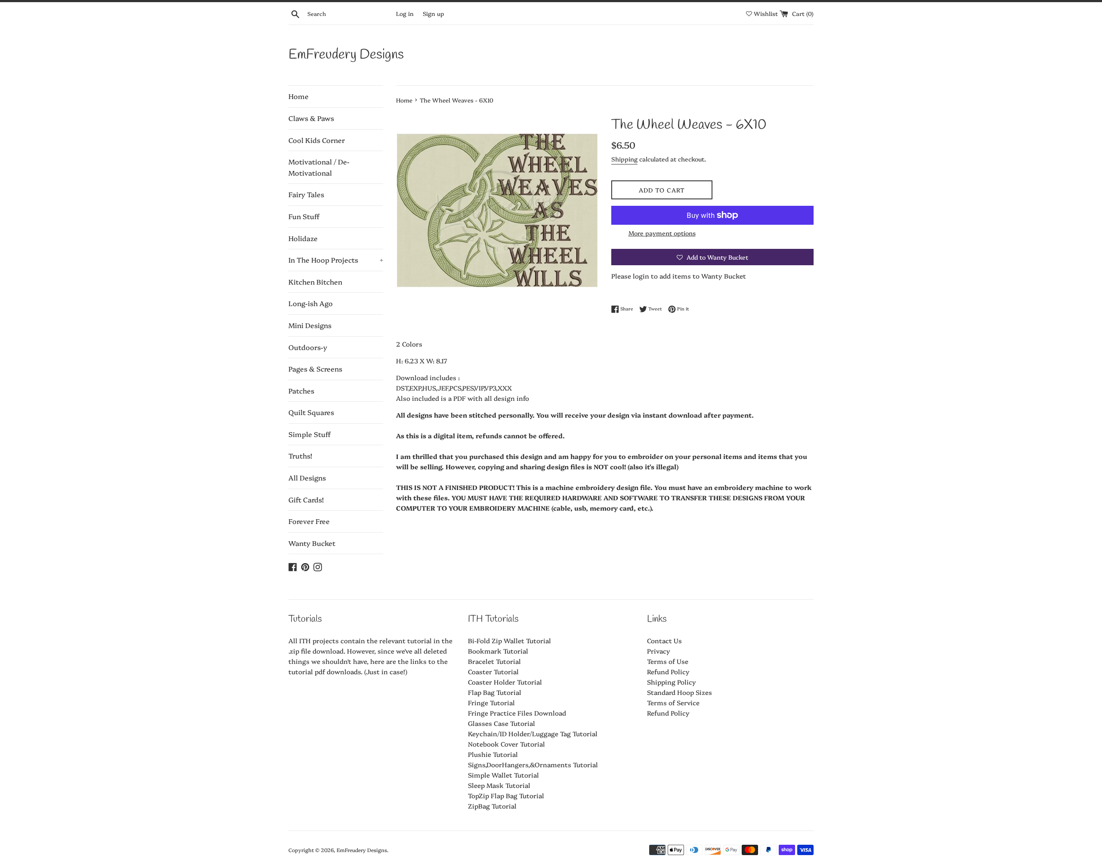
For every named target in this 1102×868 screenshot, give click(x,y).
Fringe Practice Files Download (517, 712)
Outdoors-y (307, 347)
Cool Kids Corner (316, 140)
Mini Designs (309, 325)
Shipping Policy (671, 681)
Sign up (433, 13)
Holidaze (303, 238)
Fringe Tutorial (491, 702)
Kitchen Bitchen (315, 281)
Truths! (300, 455)
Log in (405, 13)
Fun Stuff (303, 216)
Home (298, 96)
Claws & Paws (311, 118)
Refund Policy (668, 671)
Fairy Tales (306, 194)
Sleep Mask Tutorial (499, 785)
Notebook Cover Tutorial (506, 743)
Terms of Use (667, 661)
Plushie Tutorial (493, 754)
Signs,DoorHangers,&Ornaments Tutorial (533, 764)
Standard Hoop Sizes (679, 692)
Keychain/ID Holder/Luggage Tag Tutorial (532, 733)
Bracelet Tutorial (494, 661)
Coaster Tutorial (493, 671)
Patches (301, 390)
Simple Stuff (309, 434)
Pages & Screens (315, 368)
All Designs (307, 477)
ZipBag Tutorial (492, 805)
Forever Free (309, 521)
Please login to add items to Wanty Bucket (678, 275)
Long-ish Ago (310, 303)
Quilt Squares (311, 412)
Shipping (624, 159)
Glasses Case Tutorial (501, 723)
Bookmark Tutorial (498, 650)
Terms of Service (673, 702)
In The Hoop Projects (335, 259)
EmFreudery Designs (346, 55)
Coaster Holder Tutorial (505, 681)
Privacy (658, 650)
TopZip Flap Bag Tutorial (506, 795)
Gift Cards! (306, 499)
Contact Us (664, 640)
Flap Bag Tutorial (494, 692)
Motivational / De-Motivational (319, 167)
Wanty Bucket (311, 543)
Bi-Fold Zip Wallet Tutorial (509, 640)
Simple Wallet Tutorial (503, 774)
